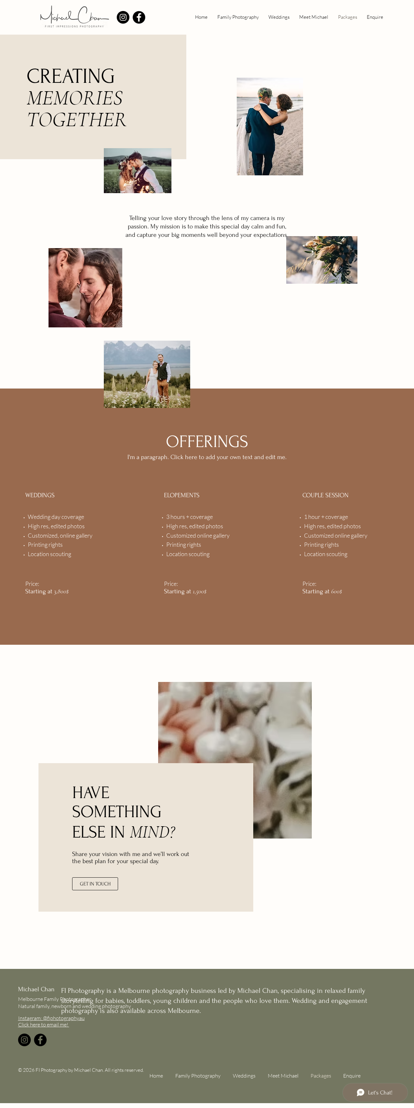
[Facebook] (139, 17)
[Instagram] (123, 17)
